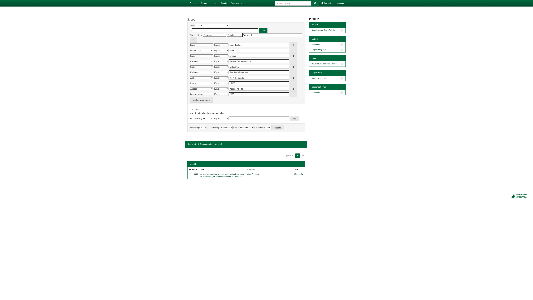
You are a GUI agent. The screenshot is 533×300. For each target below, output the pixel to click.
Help (214, 3)
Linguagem (315, 44)
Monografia (298, 174)
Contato (224, 3)
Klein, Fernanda (253, 174)
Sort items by (214, 128)
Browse (204, 3)
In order (236, 128)
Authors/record (259, 128)
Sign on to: (328, 3)
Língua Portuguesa (318, 50)
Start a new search (201, 100)
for (191, 30)
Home (194, 3)
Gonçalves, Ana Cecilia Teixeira (323, 30)
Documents (236, 3)
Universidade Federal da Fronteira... (325, 64)
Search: (192, 26)
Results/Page (195, 128)
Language (340, 3)
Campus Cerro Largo (319, 78)
